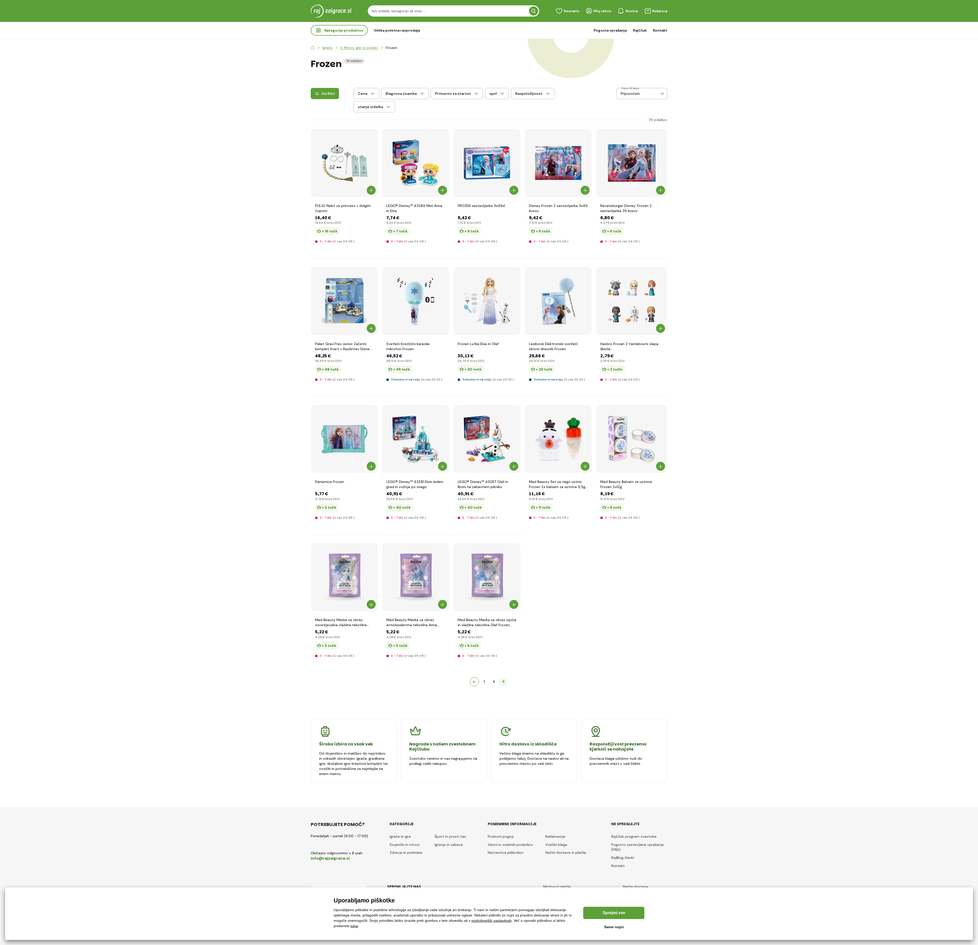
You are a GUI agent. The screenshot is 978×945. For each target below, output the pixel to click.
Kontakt (660, 30)
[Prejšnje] (474, 681)
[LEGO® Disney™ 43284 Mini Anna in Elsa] (415, 163)
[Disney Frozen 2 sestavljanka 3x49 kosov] (558, 163)
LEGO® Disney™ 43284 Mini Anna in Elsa (414, 208)
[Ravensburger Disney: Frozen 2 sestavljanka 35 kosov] (632, 163)
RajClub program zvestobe (634, 836)
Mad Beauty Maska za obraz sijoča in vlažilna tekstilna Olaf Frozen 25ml (487, 622)
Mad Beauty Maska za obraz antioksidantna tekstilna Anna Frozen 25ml (411, 622)
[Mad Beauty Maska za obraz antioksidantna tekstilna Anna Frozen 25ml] (415, 577)
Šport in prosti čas (450, 836)
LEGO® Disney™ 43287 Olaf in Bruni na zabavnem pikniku (483, 484)
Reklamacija (555, 836)
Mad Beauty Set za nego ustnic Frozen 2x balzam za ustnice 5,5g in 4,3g (557, 484)
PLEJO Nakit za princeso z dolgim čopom (343, 208)
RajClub (640, 30)
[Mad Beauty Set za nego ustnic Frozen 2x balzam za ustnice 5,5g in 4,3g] (558, 439)
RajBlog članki (622, 857)
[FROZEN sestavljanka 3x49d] (487, 163)
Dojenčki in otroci (404, 844)
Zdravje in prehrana (406, 852)
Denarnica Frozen (329, 481)
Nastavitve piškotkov (506, 852)
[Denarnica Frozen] (344, 439)
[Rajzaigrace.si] (313, 47)
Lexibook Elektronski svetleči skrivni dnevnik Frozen (553, 346)
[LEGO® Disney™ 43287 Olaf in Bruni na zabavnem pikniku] (487, 439)
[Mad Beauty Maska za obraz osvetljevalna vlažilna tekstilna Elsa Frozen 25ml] (344, 577)
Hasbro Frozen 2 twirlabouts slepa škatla (629, 346)
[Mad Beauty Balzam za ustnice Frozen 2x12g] (632, 439)
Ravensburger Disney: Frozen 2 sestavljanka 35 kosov (626, 208)
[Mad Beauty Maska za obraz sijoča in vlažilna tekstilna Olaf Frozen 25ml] (487, 577)
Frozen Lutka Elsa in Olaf (478, 344)
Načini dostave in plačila (565, 852)
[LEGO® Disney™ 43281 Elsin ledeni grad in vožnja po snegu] (415, 439)
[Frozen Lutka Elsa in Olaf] (487, 301)
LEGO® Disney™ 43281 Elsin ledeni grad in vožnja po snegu (414, 484)
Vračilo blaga (556, 844)
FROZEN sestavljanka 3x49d (481, 205)
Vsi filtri (328, 93)
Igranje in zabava (448, 844)
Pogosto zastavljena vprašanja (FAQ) (637, 847)
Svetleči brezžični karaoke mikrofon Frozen (408, 346)
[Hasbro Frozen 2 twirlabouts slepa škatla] (632, 301)
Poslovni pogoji (500, 836)
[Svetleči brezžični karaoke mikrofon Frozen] (415, 301)
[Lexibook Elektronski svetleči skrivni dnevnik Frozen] (558, 301)
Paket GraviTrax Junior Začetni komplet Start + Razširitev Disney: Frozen (343, 346)
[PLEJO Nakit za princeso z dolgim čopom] (344, 163)
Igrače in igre (400, 836)
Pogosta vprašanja (610, 30)
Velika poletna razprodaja (397, 30)
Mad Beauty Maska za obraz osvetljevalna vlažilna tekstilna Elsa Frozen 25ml (341, 622)
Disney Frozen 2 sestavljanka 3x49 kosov (558, 208)
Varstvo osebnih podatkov (510, 844)
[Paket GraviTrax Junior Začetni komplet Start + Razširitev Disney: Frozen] (344, 301)
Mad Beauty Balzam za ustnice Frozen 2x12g (626, 484)
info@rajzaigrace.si (330, 858)
